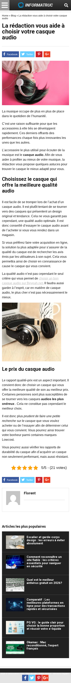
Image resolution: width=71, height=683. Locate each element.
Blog (13, 15)
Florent (30, 493)
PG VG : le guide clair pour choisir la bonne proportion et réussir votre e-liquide (46, 626)
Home (5, 15)
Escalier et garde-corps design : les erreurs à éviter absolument (46, 540)
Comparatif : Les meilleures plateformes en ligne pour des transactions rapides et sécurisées (46, 604)
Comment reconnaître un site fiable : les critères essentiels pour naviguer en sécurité (44, 561)
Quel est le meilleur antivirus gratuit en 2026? (44, 581)
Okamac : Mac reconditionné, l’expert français (42, 645)
